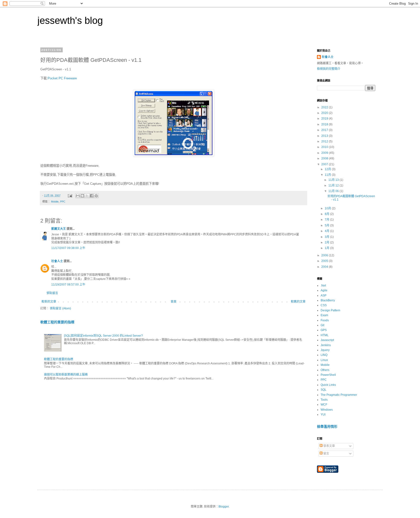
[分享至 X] (87, 195)
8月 (327, 214)
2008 (325, 158)
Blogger (224, 506)
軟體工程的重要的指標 (57, 322)
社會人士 (57, 261)
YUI (323, 414)
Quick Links (328, 385)
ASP (323, 295)
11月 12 (334, 185)
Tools (324, 399)
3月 (327, 237)
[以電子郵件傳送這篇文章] (77, 195)
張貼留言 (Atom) (60, 308)
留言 (326, 453)
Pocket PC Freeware (62, 78)
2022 (325, 107)
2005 (325, 261)
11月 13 (334, 180)
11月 (328, 174)
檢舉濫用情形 (327, 426)
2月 (327, 242)
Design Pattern (330, 310)
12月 (328, 169)
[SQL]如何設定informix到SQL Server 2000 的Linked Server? (103, 335)
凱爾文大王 (58, 229)
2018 (325, 124)
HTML (325, 335)
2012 (325, 141)
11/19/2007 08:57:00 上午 (68, 284)
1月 (327, 248)
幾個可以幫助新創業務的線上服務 (66, 374)
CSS (324, 305)
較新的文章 (49, 301)
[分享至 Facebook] (91, 195)
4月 (327, 231)
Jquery (325, 350)
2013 (325, 136)
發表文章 (329, 446)
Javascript (327, 340)
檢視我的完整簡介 (328, 69)
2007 (325, 164)
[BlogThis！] (82, 195)
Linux (324, 360)
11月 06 (334, 191)
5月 (327, 225)
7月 (327, 219)
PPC (62, 201)
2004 (325, 266)
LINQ (324, 355)
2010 (325, 147)
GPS (324, 330)
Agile (324, 290)
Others (325, 370)
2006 (325, 255)
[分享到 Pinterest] (96, 195)
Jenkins (326, 345)
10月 (328, 208)
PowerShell (328, 375)
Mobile (55, 201)
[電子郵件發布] (70, 195)
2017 (325, 130)
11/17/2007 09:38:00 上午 (68, 248)
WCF (324, 404)
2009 (325, 153)
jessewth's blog (70, 20)
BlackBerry (328, 300)
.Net (323, 285)
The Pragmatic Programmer (339, 395)
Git (322, 325)
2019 (325, 118)
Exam (324, 315)
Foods (325, 320)
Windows (327, 409)
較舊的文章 (298, 301)
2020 (325, 113)
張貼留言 (52, 293)
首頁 (173, 301)
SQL (323, 389)
